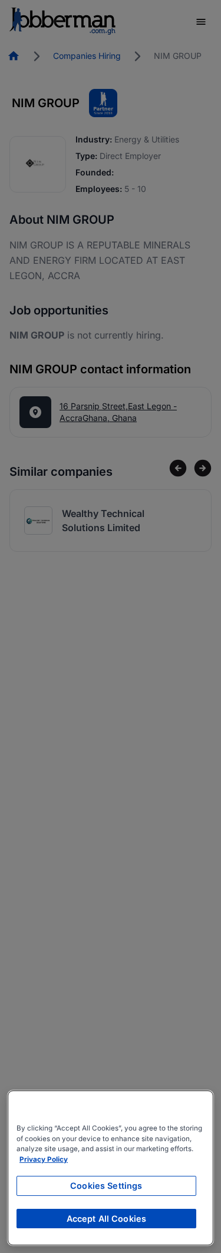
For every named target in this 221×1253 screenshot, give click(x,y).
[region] (110, 1168)
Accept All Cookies (107, 1219)
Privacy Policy (43, 1159)
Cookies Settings (106, 1186)
